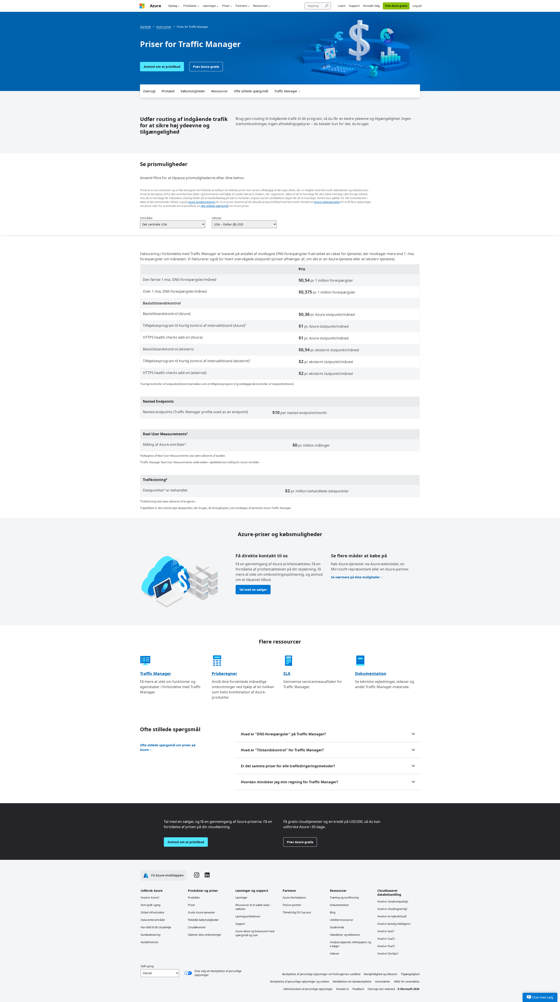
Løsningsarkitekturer (248, 916)
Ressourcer (260, 6)
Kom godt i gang (150, 905)
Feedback (358, 989)
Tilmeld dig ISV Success (297, 912)
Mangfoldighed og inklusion (380, 974)
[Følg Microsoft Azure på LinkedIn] (207, 875)
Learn (341, 6)
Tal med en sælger (253, 590)
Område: (146, 218)
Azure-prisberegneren (201, 202)
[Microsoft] (142, 6)
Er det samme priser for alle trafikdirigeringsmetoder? (288, 766)
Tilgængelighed (410, 974)
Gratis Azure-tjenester (201, 912)
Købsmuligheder (193, 91)
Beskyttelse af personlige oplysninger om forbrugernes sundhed (321, 974)
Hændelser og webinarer (345, 935)
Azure (155, 5)
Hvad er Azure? (150, 897)
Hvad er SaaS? (386, 939)
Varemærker (382, 981)
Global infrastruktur (152, 912)
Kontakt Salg (371, 6)
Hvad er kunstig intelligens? (394, 924)
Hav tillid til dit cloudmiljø (156, 927)
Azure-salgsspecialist (327, 202)
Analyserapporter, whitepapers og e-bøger (350, 944)
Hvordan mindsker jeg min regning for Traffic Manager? (289, 782)
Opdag (172, 6)
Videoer (334, 953)
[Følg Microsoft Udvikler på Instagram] (196, 875)
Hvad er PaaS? (386, 946)
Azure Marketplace (294, 897)
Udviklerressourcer (341, 920)
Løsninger (209, 6)
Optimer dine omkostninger (204, 935)
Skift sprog (147, 966)
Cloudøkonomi (196, 927)
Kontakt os (342, 989)
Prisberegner (224, 673)
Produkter (190, 6)
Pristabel (168, 91)
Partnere (241, 6)
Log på (417, 6)
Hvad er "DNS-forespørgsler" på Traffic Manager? (283, 734)
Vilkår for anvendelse (406, 981)
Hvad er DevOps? (387, 953)
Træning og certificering (344, 897)
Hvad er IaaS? (385, 931)
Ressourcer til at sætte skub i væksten (252, 907)
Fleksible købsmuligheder (203, 920)
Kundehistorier (150, 942)
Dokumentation (370, 673)
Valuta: (217, 218)
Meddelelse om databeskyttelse (352, 981)
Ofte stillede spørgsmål (251, 91)
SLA (286, 673)
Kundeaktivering (150, 935)
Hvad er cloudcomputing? (392, 901)
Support (354, 6)
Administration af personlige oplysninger (308, 989)
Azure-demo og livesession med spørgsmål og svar (254, 933)
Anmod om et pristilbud (162, 67)
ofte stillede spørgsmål (214, 206)
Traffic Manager (286, 91)
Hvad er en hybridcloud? (392, 916)
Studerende (337, 927)
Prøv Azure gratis (396, 6)
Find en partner (292, 905)
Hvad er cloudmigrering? (392, 909)
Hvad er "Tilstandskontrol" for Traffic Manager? (282, 750)
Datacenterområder (153, 920)
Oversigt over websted (381, 989)
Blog (332, 912)
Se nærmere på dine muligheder (355, 577)
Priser (225, 6)
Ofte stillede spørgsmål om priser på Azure (167, 747)
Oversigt (149, 91)
